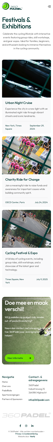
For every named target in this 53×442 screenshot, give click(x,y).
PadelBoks (7, 390)
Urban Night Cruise (18, 103)
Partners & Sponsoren (12, 399)
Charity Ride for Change (22, 179)
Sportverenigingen (11, 394)
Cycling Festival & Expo (21, 253)
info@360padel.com (39, 399)
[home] (12, 6)
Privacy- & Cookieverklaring (26, 434)
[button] (49, 6)
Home (5, 381)
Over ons (6, 386)
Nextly (32, 436)
